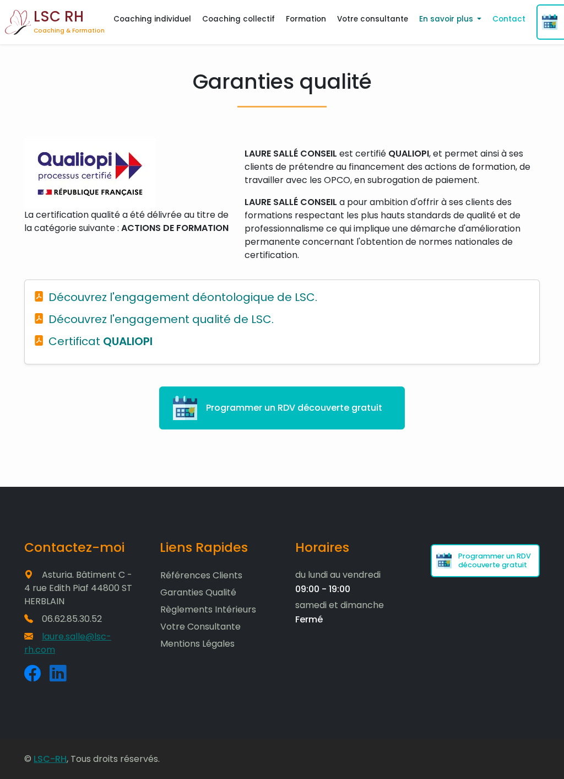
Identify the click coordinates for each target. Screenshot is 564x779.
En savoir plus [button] (447, 19)
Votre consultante (372, 19)
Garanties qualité (198, 592)
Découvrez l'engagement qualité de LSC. (161, 319)
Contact (508, 19)
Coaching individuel (152, 19)
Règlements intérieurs (208, 609)
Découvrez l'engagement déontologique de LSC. (182, 297)
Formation (306, 19)
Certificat (100, 341)
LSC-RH (50, 759)
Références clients (201, 575)
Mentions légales (197, 643)
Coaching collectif (238, 19)
